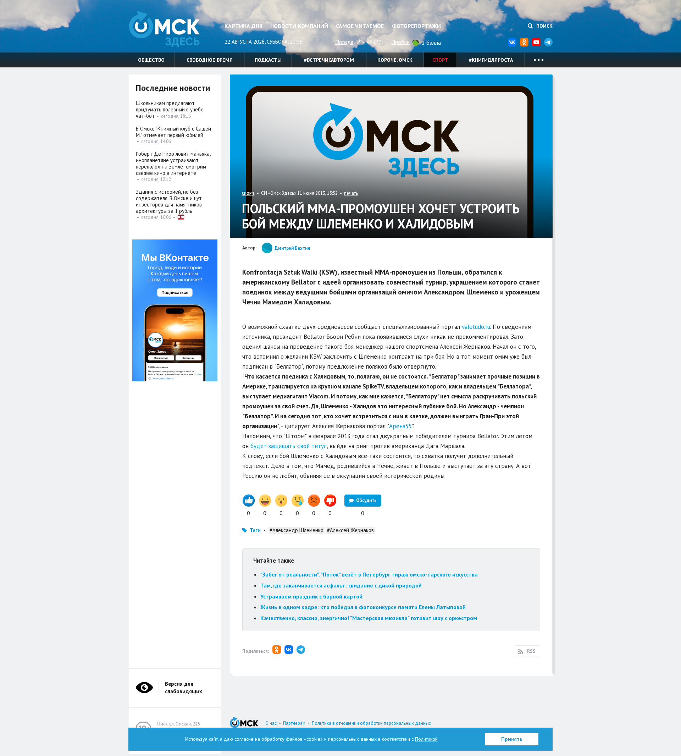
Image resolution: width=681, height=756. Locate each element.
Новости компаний (299, 25)
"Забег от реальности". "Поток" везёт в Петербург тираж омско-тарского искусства (369, 574)
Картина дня (243, 25)
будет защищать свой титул (288, 446)
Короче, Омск (395, 60)
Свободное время (210, 60)
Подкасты (268, 60)
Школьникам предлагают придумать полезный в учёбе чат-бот (170, 109)
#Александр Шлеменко (296, 530)
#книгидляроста (491, 60)
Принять (511, 739)
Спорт (440, 60)
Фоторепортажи (416, 25)
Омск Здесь (164, 29)
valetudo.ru (476, 327)
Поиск (544, 26)
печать (351, 193)
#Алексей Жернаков (350, 530)
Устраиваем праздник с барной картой (311, 596)
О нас (271, 723)
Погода (344, 41)
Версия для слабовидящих (183, 687)
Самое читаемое (360, 25)
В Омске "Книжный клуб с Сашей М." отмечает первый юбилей (173, 131)
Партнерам (294, 723)
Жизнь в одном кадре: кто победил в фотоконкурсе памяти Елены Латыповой (363, 607)
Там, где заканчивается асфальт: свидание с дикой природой (341, 585)
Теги (255, 530)
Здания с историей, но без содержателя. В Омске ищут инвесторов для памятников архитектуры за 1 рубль (169, 201)
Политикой (426, 739)
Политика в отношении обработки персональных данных (371, 723)
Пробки (400, 41)
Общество (151, 60)
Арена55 (400, 426)
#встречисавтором (329, 60)
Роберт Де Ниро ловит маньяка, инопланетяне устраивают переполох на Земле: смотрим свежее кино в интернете (173, 163)
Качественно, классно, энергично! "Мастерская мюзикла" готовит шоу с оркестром (368, 618)
